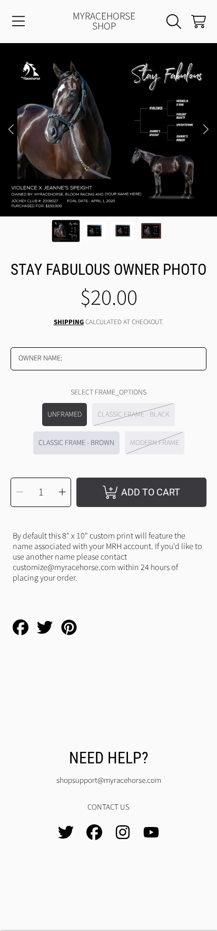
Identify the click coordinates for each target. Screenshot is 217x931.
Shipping (69, 322)
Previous (11, 130)
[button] (18, 21)
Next (206, 130)
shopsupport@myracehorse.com (108, 780)
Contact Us (108, 807)
